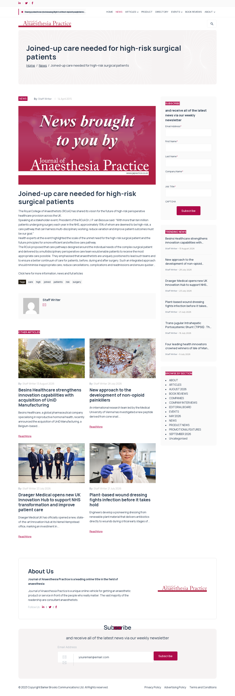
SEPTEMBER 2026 (180, 434)
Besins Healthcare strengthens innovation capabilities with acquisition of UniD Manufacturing (188, 242)
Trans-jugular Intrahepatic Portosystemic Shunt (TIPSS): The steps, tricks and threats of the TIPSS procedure (79, 11)
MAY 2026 (175, 416)
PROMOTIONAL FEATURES (185, 429)
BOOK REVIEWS (193, 11)
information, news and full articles (62, 273)
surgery (77, 281)
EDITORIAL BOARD (180, 407)
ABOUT (209, 11)
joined (47, 281)
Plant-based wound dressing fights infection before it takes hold (185, 306)
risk (68, 281)
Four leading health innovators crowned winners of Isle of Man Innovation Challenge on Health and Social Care (186, 350)
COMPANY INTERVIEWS (183, 402)
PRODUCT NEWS (179, 425)
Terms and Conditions (203, 687)
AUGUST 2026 (178, 389)
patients (58, 281)
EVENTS (175, 11)
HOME (109, 11)
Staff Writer (45, 99)
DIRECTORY (161, 11)
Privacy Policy (153, 687)
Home (30, 65)
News (43, 65)
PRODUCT (147, 11)
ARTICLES (130, 11)
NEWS (119, 11)
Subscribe (188, 211)
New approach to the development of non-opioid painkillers (183, 263)
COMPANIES (176, 398)
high (38, 281)
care (30, 281)
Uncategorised (178, 438)
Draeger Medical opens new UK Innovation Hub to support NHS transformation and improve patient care (186, 287)
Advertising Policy (175, 687)
